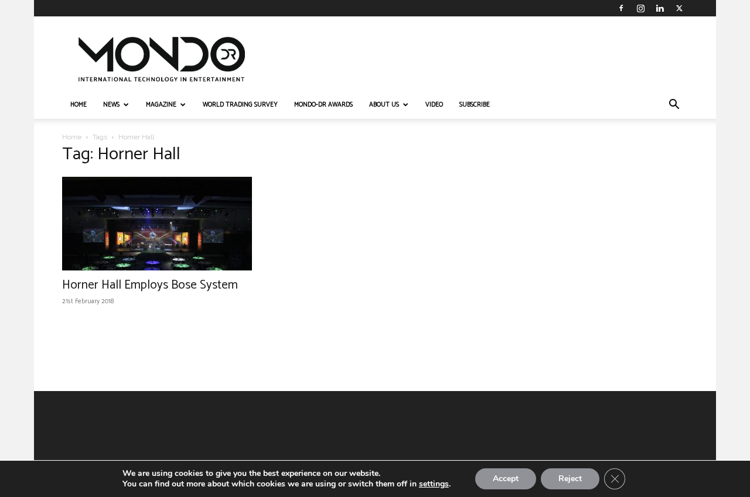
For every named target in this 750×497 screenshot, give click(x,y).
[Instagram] (640, 8)
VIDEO (434, 105)
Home (71, 137)
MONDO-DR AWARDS (323, 105)
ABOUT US (384, 105)
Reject (570, 478)
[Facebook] (621, 8)
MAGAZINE (161, 105)
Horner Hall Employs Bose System (150, 285)
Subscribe (474, 105)
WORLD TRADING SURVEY (240, 105)
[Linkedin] (660, 8)
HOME (78, 105)
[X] (679, 8)
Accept (506, 478)
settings (434, 484)
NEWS (111, 105)
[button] (674, 105)
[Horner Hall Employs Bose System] (157, 223)
